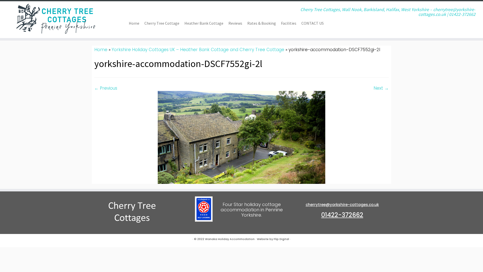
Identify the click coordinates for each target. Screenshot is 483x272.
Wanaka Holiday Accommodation (230, 239)
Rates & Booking (261, 23)
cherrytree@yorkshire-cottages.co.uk (342, 204)
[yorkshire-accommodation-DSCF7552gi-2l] (241, 137)
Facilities (288, 23)
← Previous (105, 88)
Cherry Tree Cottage (161, 23)
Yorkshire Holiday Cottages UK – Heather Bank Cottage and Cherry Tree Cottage (198, 50)
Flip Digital (281, 239)
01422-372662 (342, 215)
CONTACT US (312, 23)
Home (134, 23)
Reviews (235, 23)
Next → (381, 88)
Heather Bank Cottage (203, 23)
